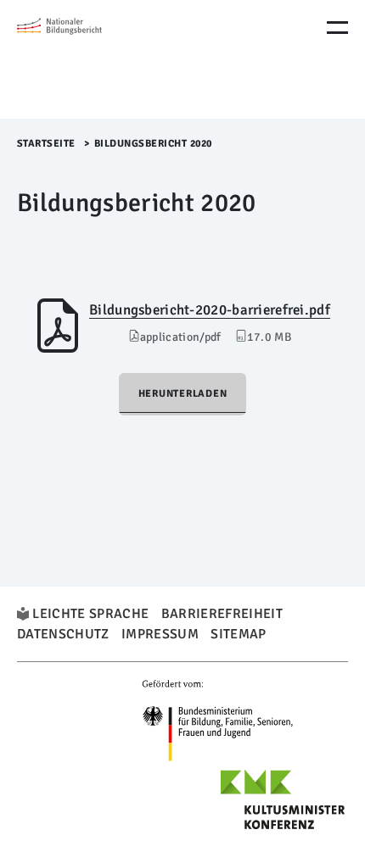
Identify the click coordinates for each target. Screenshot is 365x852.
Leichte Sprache (90, 613)
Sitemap (238, 634)
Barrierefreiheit (222, 613)
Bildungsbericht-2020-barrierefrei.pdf (209, 310)
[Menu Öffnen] (337, 27)
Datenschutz (63, 634)
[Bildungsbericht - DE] (89, 59)
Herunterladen (182, 393)
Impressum (160, 634)
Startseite (46, 143)
